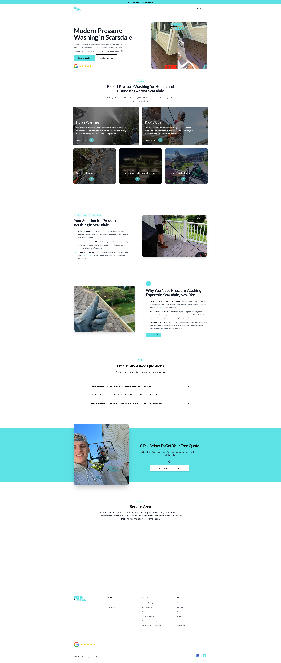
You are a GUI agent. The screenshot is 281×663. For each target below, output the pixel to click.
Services (132, 9)
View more (180, 630)
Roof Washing (147, 607)
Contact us (202, 9)
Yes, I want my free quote (170, 468)
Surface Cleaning (148, 616)
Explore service (106, 58)
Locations (146, 9)
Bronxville (180, 621)
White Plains (181, 616)
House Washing (147, 603)
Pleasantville (181, 603)
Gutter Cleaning (147, 612)
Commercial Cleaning (149, 621)
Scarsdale (158, 307)
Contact (111, 612)
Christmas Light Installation (151, 625)
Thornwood (181, 625)
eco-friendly (86, 255)
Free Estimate (153, 335)
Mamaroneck (181, 612)
